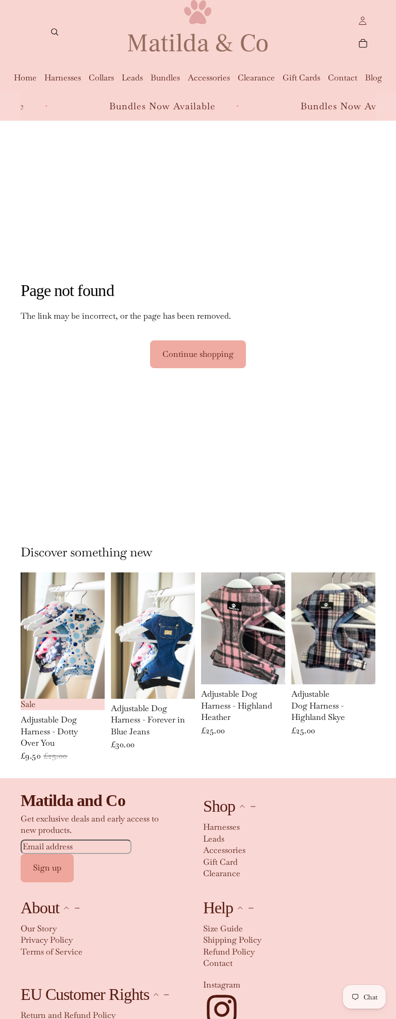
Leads (132, 77)
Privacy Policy (47, 939)
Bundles (165, 77)
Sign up (47, 867)
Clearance (256, 77)
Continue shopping (198, 354)
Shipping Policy (232, 939)
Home (25, 77)
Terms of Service (51, 951)
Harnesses (62, 77)
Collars (101, 77)
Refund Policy (229, 951)
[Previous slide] (32, 635)
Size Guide (223, 928)
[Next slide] (93, 635)
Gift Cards (301, 77)
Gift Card (220, 862)
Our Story (39, 928)
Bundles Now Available (141, 106)
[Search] (54, 32)
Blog (373, 77)
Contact (342, 77)
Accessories (209, 77)
